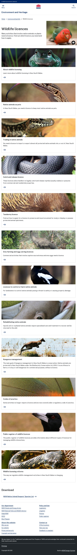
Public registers (44, 516)
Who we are (5, 525)
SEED (3, 516)
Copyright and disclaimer (9, 533)
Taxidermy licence (10, 214)
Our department (7, 506)
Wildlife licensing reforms (13, 471)
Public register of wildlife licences (16, 434)
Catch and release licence (13, 177)
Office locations (44, 525)
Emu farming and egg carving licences (18, 252)
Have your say (43, 528)
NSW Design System (68, 550)
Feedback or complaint (46, 530)
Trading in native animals (13, 140)
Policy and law (44, 506)
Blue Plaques (6, 519)
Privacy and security (8, 530)
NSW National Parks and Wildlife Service (14, 511)
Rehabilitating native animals (14, 322)
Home (3, 19)
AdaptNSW (5, 513)
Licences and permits (14, 19)
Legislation (42, 508)
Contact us (43, 523)
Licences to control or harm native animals (20, 287)
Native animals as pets (12, 105)
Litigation (42, 511)
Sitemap (4, 546)
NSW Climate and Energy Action (11, 508)
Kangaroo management (12, 359)
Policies (41, 513)
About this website (8, 523)
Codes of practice (10, 399)
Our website (5, 528)
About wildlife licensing (12, 70)
